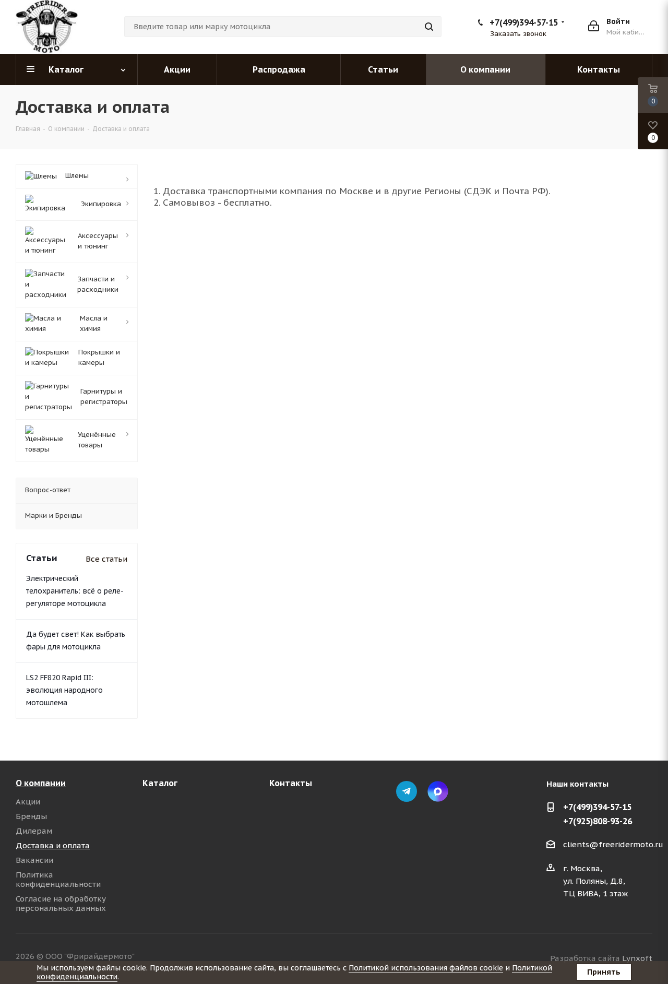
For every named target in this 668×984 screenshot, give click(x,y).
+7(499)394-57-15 (524, 22)
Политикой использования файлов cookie (426, 968)
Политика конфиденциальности (58, 879)
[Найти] (429, 26)
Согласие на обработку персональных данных (61, 903)
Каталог (159, 783)
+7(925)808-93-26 (597, 821)
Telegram (406, 791)
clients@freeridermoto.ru (613, 844)
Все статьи (106, 559)
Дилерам (34, 831)
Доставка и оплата (53, 845)
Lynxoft (637, 958)
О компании (41, 783)
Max (437, 791)
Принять (604, 972)
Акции (28, 802)
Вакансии (34, 860)
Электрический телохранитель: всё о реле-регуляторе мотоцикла (75, 591)
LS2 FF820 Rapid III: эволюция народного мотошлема (64, 690)
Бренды (31, 816)
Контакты (290, 783)
